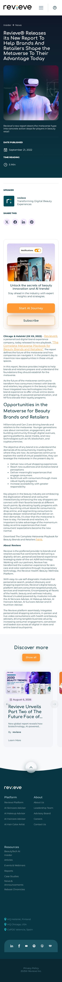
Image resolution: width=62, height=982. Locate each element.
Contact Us (40, 824)
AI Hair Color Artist (14, 824)
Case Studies (11, 876)
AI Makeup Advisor (14, 813)
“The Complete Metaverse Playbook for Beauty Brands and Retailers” (30, 346)
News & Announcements (13, 883)
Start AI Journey (31, 308)
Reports (8, 870)
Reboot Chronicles (14, 889)
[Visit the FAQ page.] (55, 8)
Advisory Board (42, 813)
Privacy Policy (31, 968)
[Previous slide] (7, 704)
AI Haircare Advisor (14, 818)
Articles (8, 859)
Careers (38, 818)
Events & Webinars (14, 865)
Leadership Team (43, 807)
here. (39, 539)
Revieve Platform (13, 802)
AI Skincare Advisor (15, 807)
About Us (39, 802)
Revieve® (50, 336)
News (18, 25)
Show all (31, 657)
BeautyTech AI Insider (12, 853)
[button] (41, 8)
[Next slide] (54, 704)
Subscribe (31, 320)
